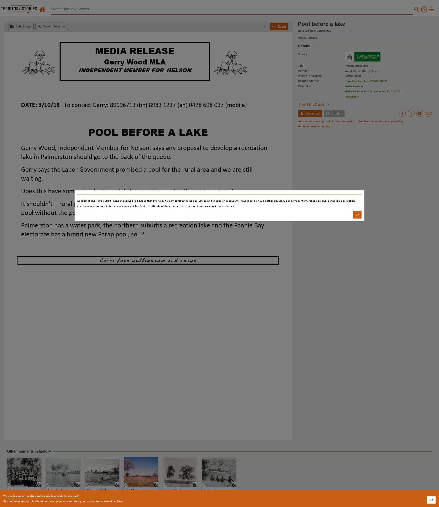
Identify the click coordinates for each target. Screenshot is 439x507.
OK (357, 215)
